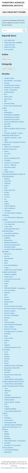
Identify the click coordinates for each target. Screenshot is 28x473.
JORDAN (6, 179)
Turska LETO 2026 (9, 45)
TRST (5, 404)
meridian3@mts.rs (22, 468)
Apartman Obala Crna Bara (12, 85)
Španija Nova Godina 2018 (11, 368)
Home (6, 156)
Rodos (6, 336)
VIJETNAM (7, 418)
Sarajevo (6, 340)
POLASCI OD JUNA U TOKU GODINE (15, 309)
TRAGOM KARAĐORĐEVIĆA (12, 397)
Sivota (6, 352)
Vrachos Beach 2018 (10, 423)
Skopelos (7, 356)
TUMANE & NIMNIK (10, 409)
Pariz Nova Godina (9, 290)
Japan (6, 170)
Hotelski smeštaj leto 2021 (12, 158)
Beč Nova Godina (9, 103)
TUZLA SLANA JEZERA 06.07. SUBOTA (12, 412)
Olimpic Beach (8, 277)
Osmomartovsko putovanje (12, 279)
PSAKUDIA (7, 334)
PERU (5, 295)
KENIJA (6, 186)
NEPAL (6, 261)
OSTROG (6, 281)
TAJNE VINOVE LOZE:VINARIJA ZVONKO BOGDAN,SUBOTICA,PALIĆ (13, 385)
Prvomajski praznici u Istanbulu (13, 331)
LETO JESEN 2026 (9, 40)
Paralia (6, 284)
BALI (5, 94)
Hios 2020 (7, 154)
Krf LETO (6, 197)
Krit (5, 199)
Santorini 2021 (8, 338)
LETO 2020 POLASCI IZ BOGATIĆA (14, 222)
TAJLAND (7, 377)
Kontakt (6, 192)
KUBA (6, 202)
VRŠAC (6, 432)
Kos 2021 (6, 195)
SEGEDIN (7, 345)
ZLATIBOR (7, 443)
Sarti (5, 343)
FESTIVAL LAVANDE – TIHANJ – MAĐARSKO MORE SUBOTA (12, 134)
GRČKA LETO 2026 (9, 47)
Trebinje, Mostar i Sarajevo (12, 402)
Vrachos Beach (8, 420)
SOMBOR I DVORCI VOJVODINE (13, 366)
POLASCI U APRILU (10, 311)
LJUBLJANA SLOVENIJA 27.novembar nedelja (10, 234)
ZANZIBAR (7, 438)
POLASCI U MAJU (9, 313)
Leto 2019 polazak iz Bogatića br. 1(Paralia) (13, 218)
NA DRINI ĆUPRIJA (9, 247)
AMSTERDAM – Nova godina (12, 81)
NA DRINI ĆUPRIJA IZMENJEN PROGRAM (12, 250)
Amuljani (6, 83)
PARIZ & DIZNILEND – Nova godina (14, 288)
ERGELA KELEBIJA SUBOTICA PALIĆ (15, 129)
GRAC (6, 140)
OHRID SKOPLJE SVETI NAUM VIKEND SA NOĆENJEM (12, 271)
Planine (6, 297)
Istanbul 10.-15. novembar (11, 163)
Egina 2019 (7, 124)
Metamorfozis (8, 240)
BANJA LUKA (8, 97)
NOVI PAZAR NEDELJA (11, 265)
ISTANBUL (7, 160)
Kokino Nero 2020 (9, 190)
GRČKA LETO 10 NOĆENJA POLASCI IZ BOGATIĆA (13, 143)
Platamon (7, 300)
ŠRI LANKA (7, 370)
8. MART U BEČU (9, 78)
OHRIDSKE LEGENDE (10, 274)
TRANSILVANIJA (9, 400)
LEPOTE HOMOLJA (9, 206)
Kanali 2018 (7, 181)
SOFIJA (6, 361)
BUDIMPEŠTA (8, 113)
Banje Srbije (7, 99)
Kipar (5, 188)
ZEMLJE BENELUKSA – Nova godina (14, 441)
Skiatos (6, 354)
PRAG (6, 320)
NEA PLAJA (7, 254)
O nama (6, 268)
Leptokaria (7, 211)
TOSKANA (7, 395)
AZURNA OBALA (9, 92)
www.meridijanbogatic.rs (7, 468)
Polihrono (7, 318)
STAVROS (7, 372)
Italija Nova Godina (9, 167)
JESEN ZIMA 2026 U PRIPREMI (13, 43)
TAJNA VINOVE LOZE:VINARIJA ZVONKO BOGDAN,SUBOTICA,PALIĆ (13, 380)
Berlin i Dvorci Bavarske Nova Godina (12, 107)
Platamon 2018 (8, 302)
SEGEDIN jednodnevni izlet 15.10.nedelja (11, 348)
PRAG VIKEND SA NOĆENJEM (13, 325)
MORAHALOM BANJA (10, 243)
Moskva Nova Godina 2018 (12, 245)
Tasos (5, 388)
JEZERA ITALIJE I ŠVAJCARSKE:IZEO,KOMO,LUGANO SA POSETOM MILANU (13, 174)
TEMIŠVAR (7, 391)
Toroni (6, 393)
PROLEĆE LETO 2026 (10, 329)
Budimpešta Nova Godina (11, 117)
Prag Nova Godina (9, 322)
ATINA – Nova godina (10, 90)
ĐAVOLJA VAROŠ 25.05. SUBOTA (14, 122)
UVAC (6, 416)
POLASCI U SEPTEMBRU (11, 315)
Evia (5, 131)
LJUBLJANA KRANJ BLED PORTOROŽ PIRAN (10, 230)
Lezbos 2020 (8, 227)
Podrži (6, 304)
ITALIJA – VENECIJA (10, 165)
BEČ (5, 101)
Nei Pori (6, 256)
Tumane (6, 407)
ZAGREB (6, 434)
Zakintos (6, 436)
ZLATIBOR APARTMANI (11, 450)
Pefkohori (7, 293)
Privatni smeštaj (9, 327)
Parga (5, 286)
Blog (5, 110)
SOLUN (6, 363)
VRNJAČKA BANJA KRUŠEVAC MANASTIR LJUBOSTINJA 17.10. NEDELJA (12, 427)
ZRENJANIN (7, 452)
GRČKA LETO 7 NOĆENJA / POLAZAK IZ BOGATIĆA (11, 148)
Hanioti (6, 151)
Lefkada (6, 204)
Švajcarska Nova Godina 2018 (12, 375)
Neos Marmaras (8, 258)
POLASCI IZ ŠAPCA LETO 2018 (13, 306)
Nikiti (6, 263)
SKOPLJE (6, 359)
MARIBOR (7, 238)
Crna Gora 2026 (8, 49)
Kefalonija (7, 183)
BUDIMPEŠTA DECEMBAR (12, 115)
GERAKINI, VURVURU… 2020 (12, 138)
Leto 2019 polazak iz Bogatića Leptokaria (12, 214)
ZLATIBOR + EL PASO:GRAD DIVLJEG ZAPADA (11, 446)
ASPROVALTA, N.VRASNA (12, 88)
